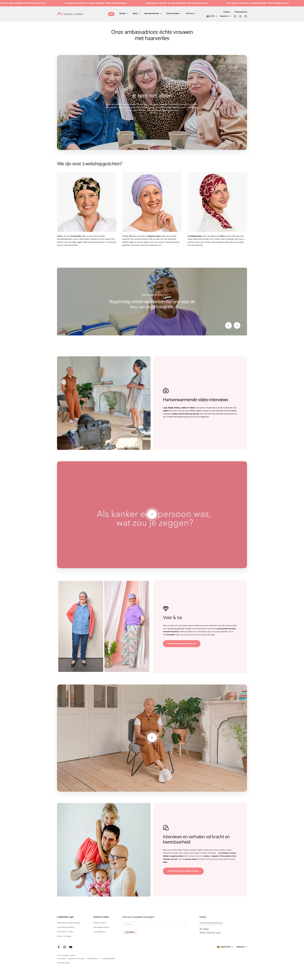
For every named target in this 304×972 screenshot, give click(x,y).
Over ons (190, 13)
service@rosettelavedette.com (211, 922)
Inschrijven (130, 932)
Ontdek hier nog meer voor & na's (182, 643)
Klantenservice (241, 12)
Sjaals (135, 13)
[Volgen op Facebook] (58, 947)
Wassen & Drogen (64, 936)
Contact (226, 12)
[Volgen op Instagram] (64, 947)
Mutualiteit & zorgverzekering (68, 922)
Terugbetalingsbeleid (108, 958)
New (111, 14)
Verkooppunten (99, 931)
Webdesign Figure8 (63, 963)
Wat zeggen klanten (101, 927)
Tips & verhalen (172, 13)
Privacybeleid (61, 958)
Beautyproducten (152, 13)
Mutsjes (122, 13)
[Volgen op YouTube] (70, 947)
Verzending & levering (65, 927)
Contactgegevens (92, 958)
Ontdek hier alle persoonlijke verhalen (183, 871)
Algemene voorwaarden (76, 958)
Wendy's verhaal (99, 922)
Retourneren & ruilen (65, 931)
